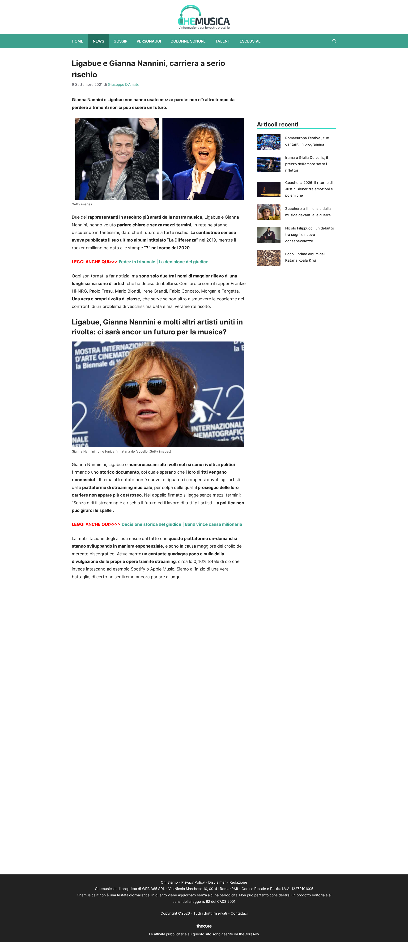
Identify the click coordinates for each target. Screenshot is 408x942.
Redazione (238, 882)
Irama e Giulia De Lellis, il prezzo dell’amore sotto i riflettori (306, 164)
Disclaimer (217, 882)
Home (77, 41)
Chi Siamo (169, 882)
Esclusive (250, 41)
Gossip (120, 41)
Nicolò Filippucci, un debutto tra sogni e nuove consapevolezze (309, 234)
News (98, 41)
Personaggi (149, 41)
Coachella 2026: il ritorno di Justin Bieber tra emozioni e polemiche (309, 189)
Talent (222, 41)
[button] (334, 41)
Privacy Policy (193, 882)
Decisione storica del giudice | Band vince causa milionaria (182, 524)
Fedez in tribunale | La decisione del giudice (163, 261)
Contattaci (239, 913)
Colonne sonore (188, 41)
